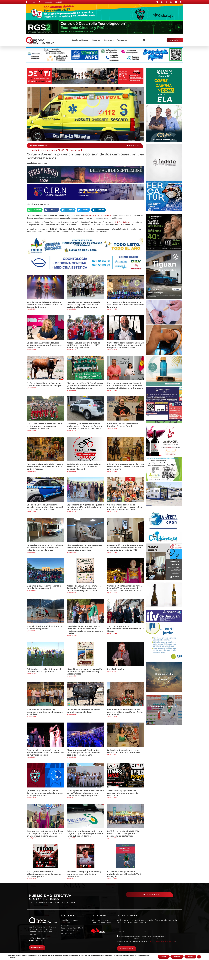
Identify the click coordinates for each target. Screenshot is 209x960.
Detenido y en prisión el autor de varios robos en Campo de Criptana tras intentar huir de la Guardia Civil (85, 426)
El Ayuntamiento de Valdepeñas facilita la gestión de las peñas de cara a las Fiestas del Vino (83, 752)
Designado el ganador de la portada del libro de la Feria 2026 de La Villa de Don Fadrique (45, 466)
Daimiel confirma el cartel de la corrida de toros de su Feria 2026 (123, 751)
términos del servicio (168, 941)
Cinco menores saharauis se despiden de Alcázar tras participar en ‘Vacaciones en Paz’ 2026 (124, 507)
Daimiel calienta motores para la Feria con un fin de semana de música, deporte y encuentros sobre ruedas (85, 630)
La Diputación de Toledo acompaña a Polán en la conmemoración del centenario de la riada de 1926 (125, 547)
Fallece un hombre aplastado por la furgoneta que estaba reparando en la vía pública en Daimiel (85, 833)
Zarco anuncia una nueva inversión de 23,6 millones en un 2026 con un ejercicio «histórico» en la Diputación (125, 385)
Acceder (164, 679)
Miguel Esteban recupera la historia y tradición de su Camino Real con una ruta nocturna (125, 466)
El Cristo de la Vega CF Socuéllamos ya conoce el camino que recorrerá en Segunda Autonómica (85, 385)
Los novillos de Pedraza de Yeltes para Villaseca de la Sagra (83, 711)
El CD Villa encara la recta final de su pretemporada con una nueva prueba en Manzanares (45, 426)
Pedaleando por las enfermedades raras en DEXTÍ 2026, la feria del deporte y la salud (84, 466)
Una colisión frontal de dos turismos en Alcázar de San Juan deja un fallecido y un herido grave (45, 547)
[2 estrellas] (28, 204)
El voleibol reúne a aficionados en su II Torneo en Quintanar (45, 627)
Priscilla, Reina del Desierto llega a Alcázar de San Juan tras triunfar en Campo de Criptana (44, 304)
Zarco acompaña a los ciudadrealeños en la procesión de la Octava (125, 628)
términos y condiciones (157, 936)
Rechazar (177, 957)
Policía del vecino (116, 669)
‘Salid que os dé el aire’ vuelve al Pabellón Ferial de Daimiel (123, 425)
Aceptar (163, 957)
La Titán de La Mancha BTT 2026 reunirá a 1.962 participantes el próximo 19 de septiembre (123, 833)
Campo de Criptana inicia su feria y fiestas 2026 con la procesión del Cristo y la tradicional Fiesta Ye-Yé (124, 588)
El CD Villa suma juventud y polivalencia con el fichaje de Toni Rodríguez (124, 874)
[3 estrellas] (30, 204)
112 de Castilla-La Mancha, (123, 222)
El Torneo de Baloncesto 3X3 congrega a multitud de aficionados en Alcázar (44, 712)
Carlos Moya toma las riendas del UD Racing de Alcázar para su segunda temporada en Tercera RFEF (125, 345)
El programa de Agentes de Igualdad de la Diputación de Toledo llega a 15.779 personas (85, 507)
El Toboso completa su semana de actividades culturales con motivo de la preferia (125, 304)
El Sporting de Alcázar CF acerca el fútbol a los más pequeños (44, 587)
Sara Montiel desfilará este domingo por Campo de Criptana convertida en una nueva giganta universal (45, 833)
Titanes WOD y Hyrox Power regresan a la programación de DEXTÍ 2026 (122, 793)
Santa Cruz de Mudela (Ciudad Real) (97, 215)
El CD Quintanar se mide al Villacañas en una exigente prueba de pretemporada (44, 874)
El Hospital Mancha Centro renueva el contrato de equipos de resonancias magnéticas (84, 547)
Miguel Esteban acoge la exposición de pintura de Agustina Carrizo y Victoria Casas (85, 671)
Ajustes (190, 957)
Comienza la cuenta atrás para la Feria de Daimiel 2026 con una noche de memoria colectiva (45, 752)
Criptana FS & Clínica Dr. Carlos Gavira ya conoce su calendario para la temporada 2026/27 (45, 793)
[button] (81, 40)
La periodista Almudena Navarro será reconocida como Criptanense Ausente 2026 (44, 345)
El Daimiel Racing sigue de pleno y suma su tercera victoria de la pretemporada (84, 874)
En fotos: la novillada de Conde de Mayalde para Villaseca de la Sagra (44, 384)
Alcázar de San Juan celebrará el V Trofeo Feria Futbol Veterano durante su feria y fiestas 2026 (84, 588)
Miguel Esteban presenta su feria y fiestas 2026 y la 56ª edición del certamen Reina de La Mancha (84, 304)
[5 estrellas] (32, 204)
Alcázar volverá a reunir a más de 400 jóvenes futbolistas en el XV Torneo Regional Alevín (83, 345)
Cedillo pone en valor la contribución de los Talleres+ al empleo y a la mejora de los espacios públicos (85, 793)
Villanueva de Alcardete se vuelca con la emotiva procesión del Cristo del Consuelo (125, 712)
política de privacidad (139, 936)
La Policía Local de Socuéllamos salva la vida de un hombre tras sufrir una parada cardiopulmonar (45, 507)
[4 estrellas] (31, 204)
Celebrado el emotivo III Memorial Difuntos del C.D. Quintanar (44, 670)
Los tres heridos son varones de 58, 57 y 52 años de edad (54, 150)
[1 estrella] (27, 204)
